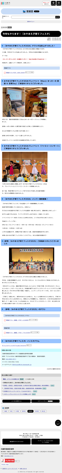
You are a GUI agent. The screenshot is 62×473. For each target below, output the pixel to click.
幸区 (11, 411)
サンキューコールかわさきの (45, 441)
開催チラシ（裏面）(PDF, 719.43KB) (22, 332)
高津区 (24, 411)
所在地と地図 (5, 464)
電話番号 (16, 441)
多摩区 (37, 411)
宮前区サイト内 (5, 17)
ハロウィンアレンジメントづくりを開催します (19, 394)
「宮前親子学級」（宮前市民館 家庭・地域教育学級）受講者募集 (24, 388)
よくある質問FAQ (16, 401)
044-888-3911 (11, 359)
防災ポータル (46, 3)
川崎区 (6, 411)
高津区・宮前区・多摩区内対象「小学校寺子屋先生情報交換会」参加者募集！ (28, 385)
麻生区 (44, 411)
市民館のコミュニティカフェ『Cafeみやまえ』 (20, 391)
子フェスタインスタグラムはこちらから (16, 345)
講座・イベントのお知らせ (13, 379)
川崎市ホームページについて (9, 468)
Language (53, 4)
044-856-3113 (8, 456)
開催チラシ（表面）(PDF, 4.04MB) (21, 320)
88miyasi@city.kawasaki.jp (21, 364)
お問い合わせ (23, 468)
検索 (58, 17)
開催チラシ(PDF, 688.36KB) (19, 72)
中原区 (17, 411)
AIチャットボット (45, 401)
